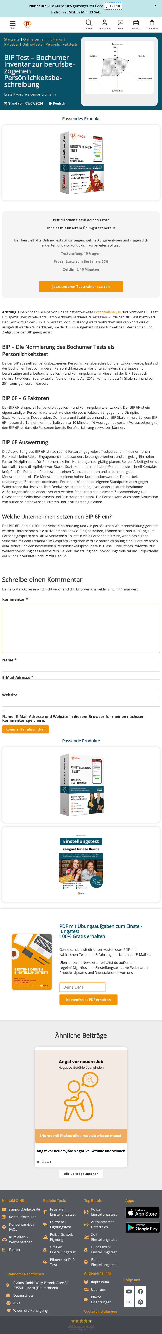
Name (9, 660)
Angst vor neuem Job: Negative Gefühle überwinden (81, 1151)
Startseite (12, 39)
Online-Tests (32, 44)
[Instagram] (129, 1302)
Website (10, 695)
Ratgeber (11, 44)
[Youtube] (129, 1291)
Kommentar (15, 599)
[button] (12, 23)
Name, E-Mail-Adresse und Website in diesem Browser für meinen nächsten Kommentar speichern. (73, 718)
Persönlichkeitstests (62, 44)
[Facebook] (140, 1291)
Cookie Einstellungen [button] (100, 1311)
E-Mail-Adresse (18, 677)
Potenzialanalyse (107, 312)
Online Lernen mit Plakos (43, 39)
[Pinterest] (140, 1302)
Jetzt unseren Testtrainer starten (81, 286)
